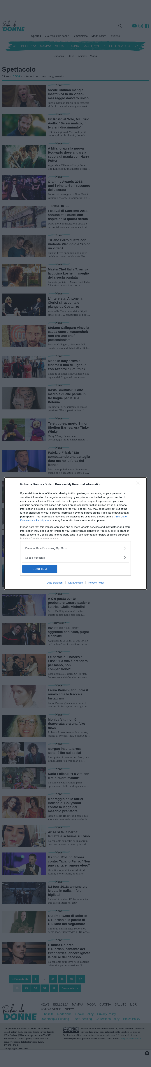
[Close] (139, 484)
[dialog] (75, 533)
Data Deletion (55, 582)
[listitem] (75, 548)
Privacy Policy (96, 582)
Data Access (75, 582)
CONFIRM (39, 568)
